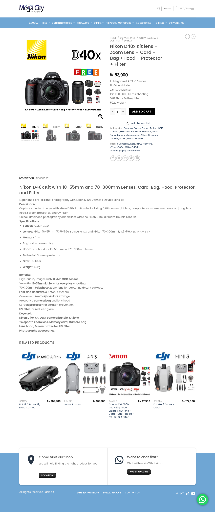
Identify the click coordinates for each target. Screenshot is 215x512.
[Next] (194, 387)
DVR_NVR (115, 40)
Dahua (128, 40)
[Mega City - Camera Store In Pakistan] (31, 9)
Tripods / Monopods (119, 22)
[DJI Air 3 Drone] (84, 374)
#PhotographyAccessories (125, 150)
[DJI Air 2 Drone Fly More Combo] (40, 374)
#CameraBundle (125, 143)
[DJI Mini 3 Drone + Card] (174, 374)
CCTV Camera (147, 38)
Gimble (98, 22)
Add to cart (141, 111)
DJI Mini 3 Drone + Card (164, 406)
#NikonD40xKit (132, 147)
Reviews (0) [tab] (43, 178)
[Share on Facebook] (113, 158)
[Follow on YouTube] (193, 494)
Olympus (153, 135)
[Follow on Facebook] (177, 494)
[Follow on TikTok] (187, 494)
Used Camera (135, 138)
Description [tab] (26, 178)
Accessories (143, 22)
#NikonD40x (116, 147)
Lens (44, 22)
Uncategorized (118, 138)
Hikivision (125, 131)
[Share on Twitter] (119, 158)
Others (160, 22)
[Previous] (19, 387)
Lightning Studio (62, 22)
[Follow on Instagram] (182, 494)
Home (113, 38)
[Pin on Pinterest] (131, 158)
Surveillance (176, 22)
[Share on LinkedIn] (137, 158)
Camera (33, 22)
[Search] (159, 8)
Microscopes (133, 135)
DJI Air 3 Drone (72, 404)
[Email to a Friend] (125, 158)
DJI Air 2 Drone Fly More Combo (29, 406)
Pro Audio (83, 22)
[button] (100, 79)
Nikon (144, 135)
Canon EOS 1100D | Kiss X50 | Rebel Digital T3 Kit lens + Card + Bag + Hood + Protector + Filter (121, 411)
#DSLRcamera (144, 143)
